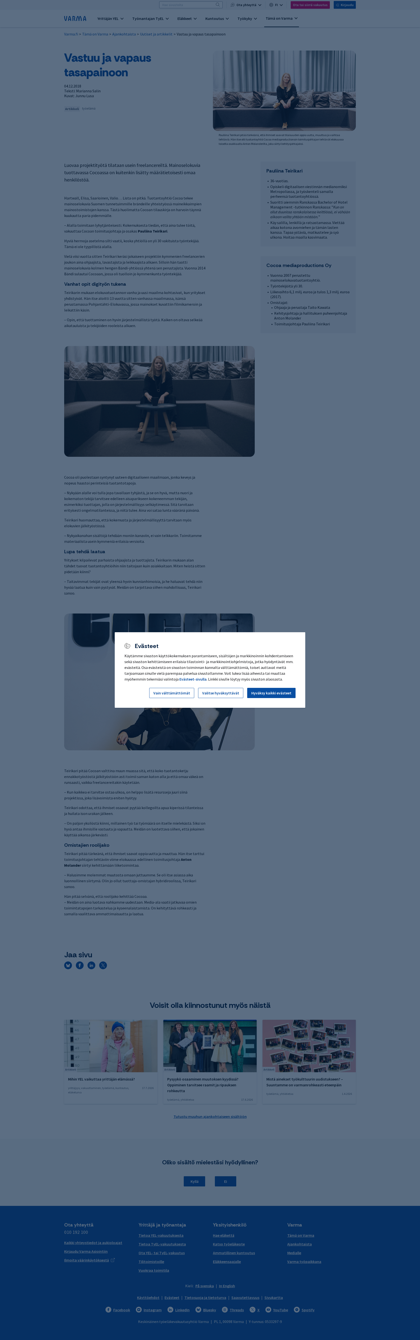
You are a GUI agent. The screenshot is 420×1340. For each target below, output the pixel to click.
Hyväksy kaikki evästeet (271, 693)
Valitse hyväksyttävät (220, 693)
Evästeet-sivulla (193, 679)
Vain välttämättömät (171, 693)
